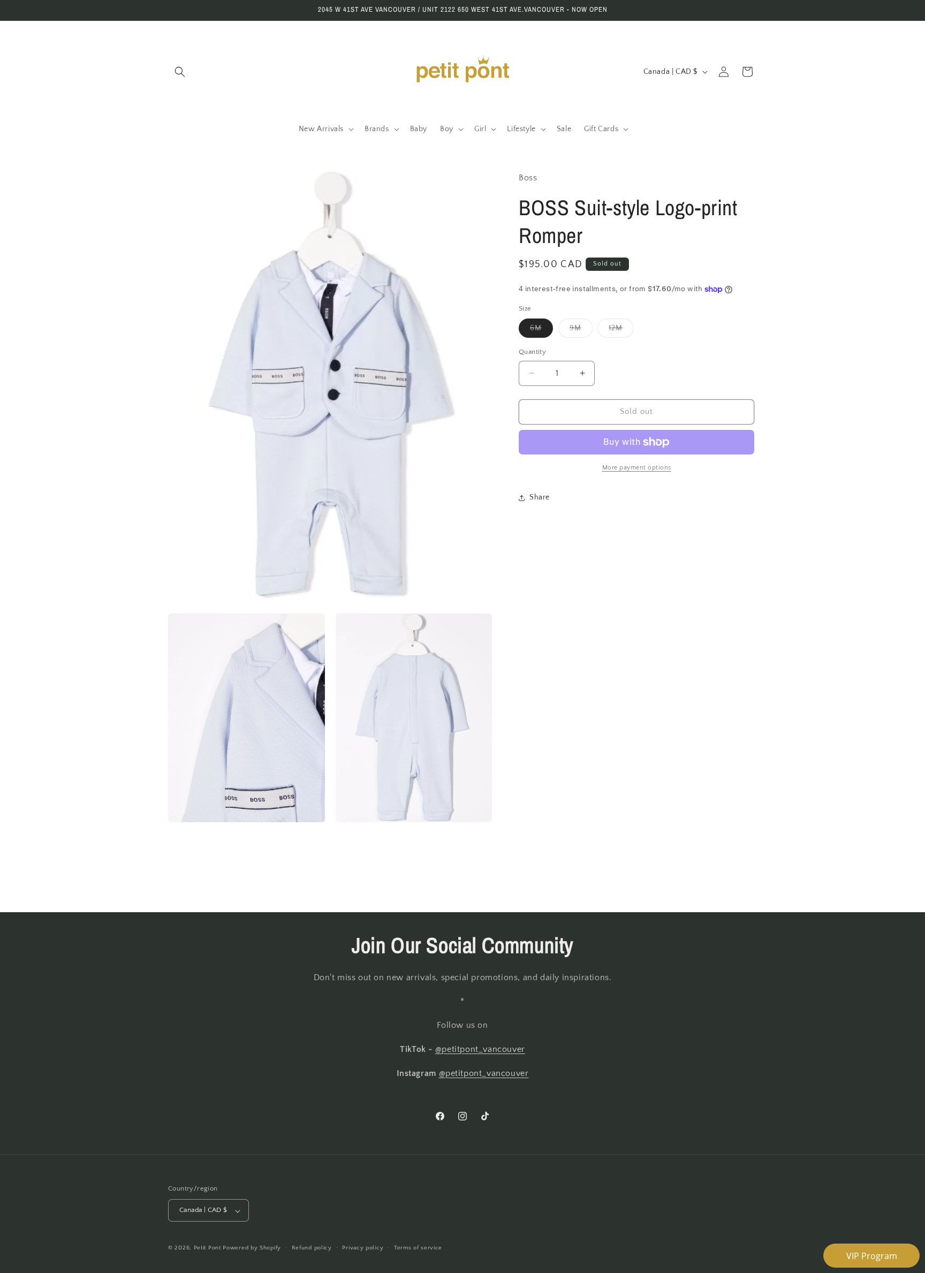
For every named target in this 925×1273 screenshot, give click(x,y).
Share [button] (539, 497)
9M (581, 330)
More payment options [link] (636, 467)
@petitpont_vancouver (480, 1050)
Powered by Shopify (252, 1248)
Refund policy (312, 1248)
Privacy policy (362, 1248)
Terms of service (418, 1248)
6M (541, 330)
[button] (180, 72)
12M (621, 330)
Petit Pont (207, 1248)
